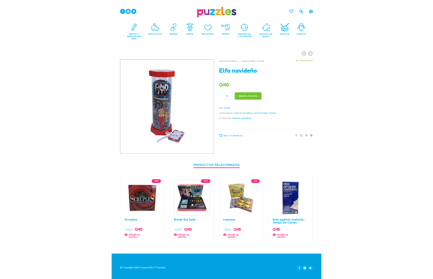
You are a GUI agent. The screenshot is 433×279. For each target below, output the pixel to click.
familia (236, 118)
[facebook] (122, 11)
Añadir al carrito (248, 95)
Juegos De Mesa (228, 61)
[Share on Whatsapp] (310, 135)
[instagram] (128, 11)
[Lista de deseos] (291, 11)
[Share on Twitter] (300, 135)
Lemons (229, 219)
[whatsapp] (133, 11)
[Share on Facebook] (295, 135)
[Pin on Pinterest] (305, 135)
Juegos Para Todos (252, 61)
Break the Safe (185, 219)
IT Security (159, 267)
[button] (301, 11)
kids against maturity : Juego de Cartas (289, 221)
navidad (247, 118)
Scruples (130, 219)
